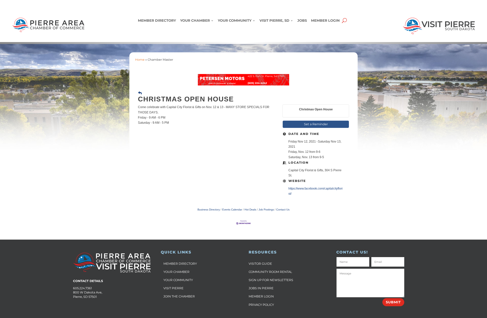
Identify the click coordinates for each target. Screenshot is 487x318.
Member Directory (157, 20)
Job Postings (266, 209)
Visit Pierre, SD (274, 20)
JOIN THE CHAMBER (179, 296)
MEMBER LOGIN (261, 296)
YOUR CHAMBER (176, 272)
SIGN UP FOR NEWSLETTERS (271, 280)
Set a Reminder (316, 124)
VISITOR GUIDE (260, 263)
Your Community (234, 20)
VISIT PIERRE (173, 288)
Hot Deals (250, 209)
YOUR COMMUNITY (178, 280)
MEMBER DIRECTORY (180, 263)
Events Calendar (232, 209)
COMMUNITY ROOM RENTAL (270, 272)
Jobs (302, 20)
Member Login (325, 20)
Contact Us (283, 209)
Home (140, 59)
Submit (393, 302)
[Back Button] (140, 93)
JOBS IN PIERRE (261, 288)
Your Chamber (195, 20)
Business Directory (208, 209)
